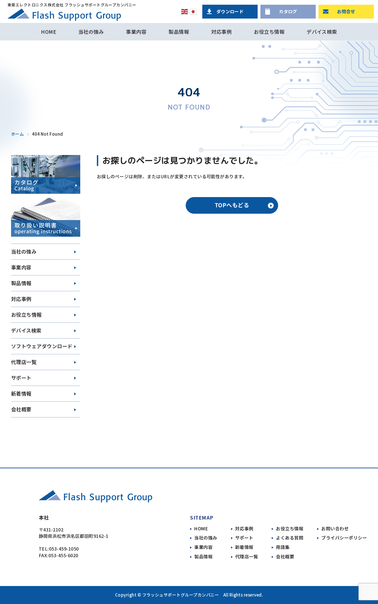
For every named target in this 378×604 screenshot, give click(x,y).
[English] (184, 11)
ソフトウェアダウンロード (42, 346)
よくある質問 (289, 538)
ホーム (17, 134)
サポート (244, 538)
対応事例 (221, 31)
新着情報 (244, 547)
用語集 (282, 547)
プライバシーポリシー (344, 538)
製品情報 (179, 31)
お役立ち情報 (269, 31)
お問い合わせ (335, 528)
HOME (48, 31)
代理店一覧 (246, 556)
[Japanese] (193, 11)
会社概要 (21, 409)
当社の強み (91, 31)
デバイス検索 (322, 31)
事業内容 (136, 31)
